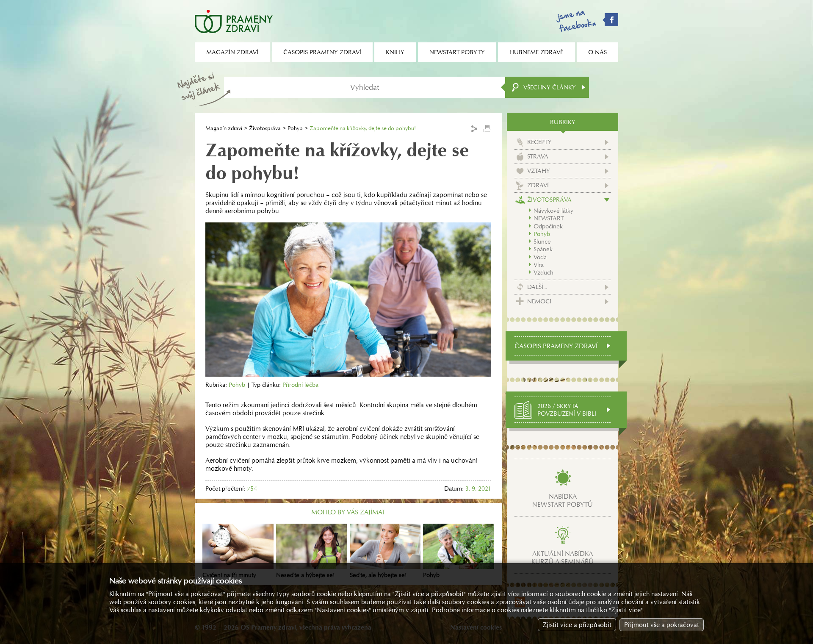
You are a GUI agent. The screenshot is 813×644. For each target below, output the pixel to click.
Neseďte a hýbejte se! (305, 575)
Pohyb (295, 128)
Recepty (539, 142)
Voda (540, 257)
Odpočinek (548, 226)
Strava (537, 156)
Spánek (543, 249)
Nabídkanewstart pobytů (562, 500)
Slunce (542, 241)
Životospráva (265, 128)
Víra (539, 265)
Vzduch (543, 272)
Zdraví (538, 185)
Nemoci (539, 301)
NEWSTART (549, 218)
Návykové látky (553, 210)
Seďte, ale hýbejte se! (378, 575)
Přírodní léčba (300, 385)
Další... (537, 287)
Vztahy (538, 171)
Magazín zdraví (223, 128)
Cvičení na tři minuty (229, 575)
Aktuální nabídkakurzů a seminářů (562, 558)
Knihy (395, 52)
